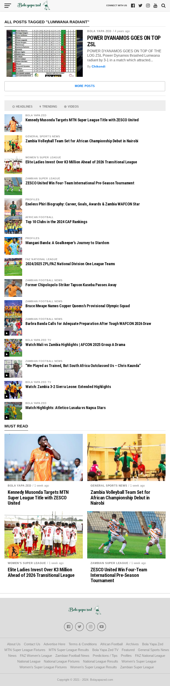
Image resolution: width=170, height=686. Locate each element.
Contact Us (32, 644)
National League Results (100, 661)
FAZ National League (150, 655)
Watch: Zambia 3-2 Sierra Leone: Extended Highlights (68, 386)
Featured (128, 650)
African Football (111, 644)
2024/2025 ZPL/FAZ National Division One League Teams (70, 263)
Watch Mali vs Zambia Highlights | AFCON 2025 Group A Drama (75, 344)
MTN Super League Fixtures (24, 650)
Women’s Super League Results (93, 667)
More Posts (85, 86)
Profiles (126, 655)
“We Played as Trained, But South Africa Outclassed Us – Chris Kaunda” (83, 365)
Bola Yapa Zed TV (105, 650)
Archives (132, 644)
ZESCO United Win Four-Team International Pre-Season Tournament (79, 183)
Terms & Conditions (83, 644)
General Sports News (109, 485)
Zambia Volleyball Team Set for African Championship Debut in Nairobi (81, 141)
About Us (14, 644)
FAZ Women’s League (36, 655)
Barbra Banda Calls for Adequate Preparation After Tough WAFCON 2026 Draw (88, 323)
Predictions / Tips (105, 655)
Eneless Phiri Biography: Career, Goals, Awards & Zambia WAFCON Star (82, 204)
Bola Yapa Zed (99, 31)
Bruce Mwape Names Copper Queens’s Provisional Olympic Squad (77, 305)
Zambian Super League (109, 563)
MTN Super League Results (69, 650)
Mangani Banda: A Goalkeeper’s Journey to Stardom (67, 242)
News (12, 655)
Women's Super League (27, 563)
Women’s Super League (139, 661)
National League (29, 661)
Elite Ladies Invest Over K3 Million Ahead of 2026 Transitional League (81, 162)
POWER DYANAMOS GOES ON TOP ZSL (124, 41)
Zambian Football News (72, 655)
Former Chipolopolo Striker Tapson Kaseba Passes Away (70, 284)
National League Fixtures (62, 661)
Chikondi (98, 66)
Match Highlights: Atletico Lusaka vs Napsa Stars (65, 407)
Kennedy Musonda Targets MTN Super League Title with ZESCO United (82, 120)
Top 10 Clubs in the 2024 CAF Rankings (56, 221)
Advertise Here (54, 644)
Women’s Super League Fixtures (43, 667)
